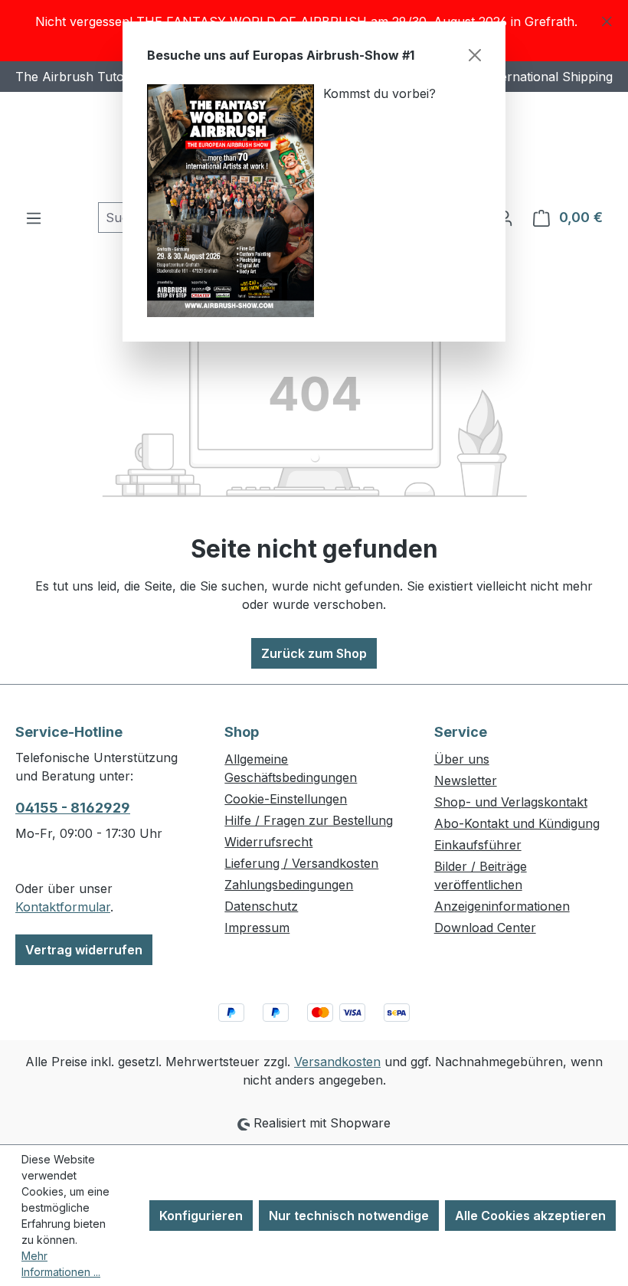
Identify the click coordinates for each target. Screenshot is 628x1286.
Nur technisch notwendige (349, 1215)
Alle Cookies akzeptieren (530, 1215)
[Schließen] (475, 55)
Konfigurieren (201, 1215)
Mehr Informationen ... (60, 1263)
